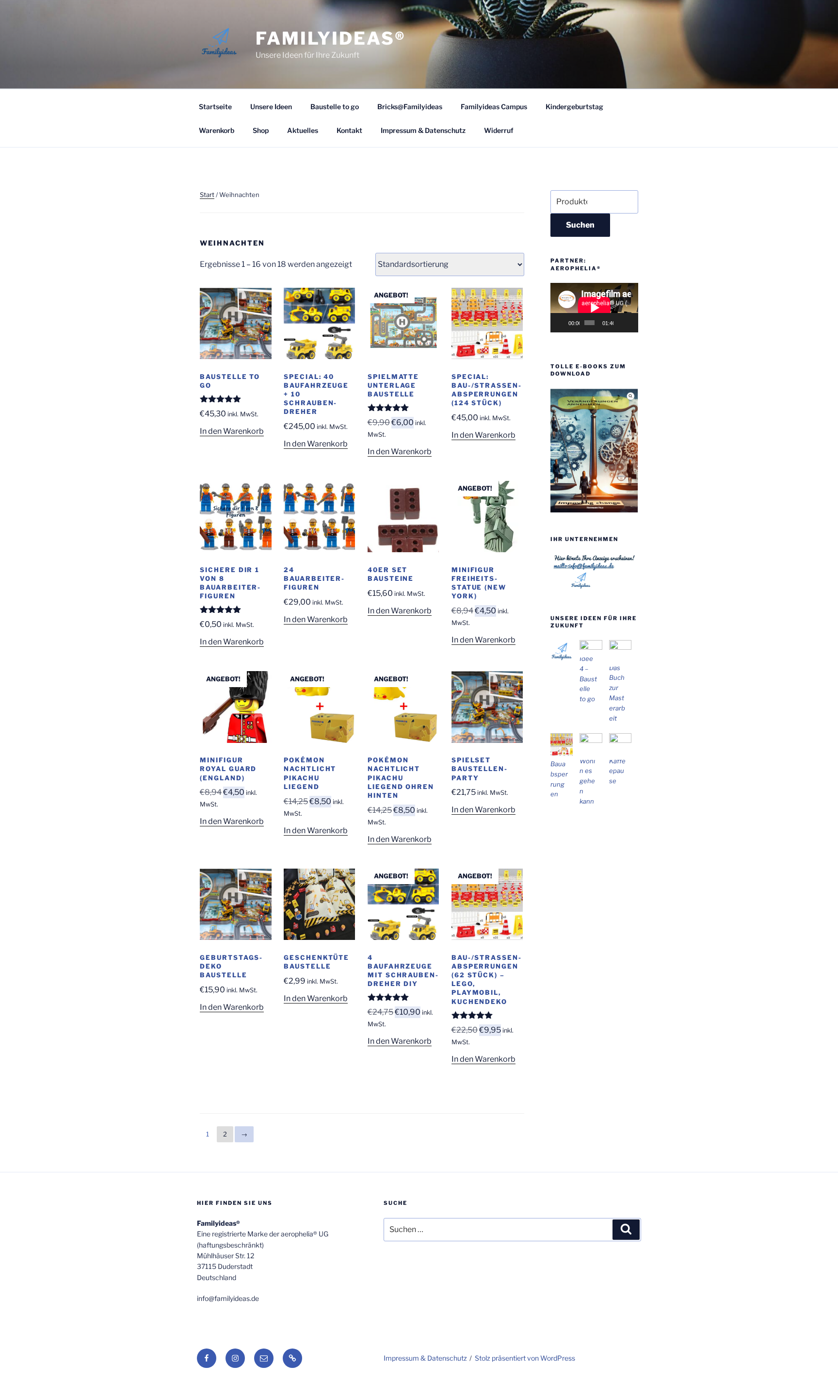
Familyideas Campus (494, 106)
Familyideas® (331, 38)
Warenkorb (216, 130)
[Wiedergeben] (563, 323)
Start (207, 194)
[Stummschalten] (621, 323)
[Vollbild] (631, 323)
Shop (261, 130)
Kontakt (349, 130)
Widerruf (499, 130)
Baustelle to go (334, 106)
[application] (594, 307)
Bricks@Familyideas (409, 106)
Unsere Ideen (271, 106)
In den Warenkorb (232, 431)
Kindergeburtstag (574, 106)
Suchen (580, 225)
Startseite (215, 106)
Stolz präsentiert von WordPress (525, 1358)
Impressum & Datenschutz (423, 130)
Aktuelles (302, 130)
